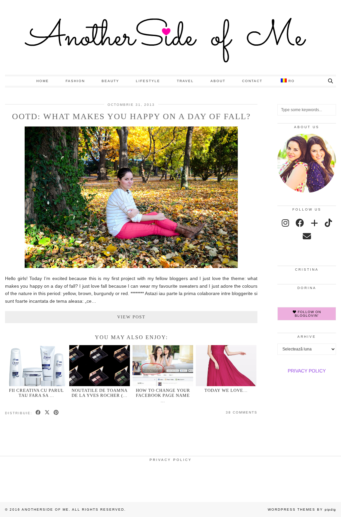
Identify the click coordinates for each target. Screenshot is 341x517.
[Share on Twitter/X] (47, 413)
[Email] (307, 236)
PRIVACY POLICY (307, 370)
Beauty (110, 81)
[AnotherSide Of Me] (170, 37)
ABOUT (217, 81)
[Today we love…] (226, 365)
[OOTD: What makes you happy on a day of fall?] (131, 266)
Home (42, 81)
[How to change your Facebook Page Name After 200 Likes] (163, 365)
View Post (131, 316)
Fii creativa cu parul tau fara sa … (36, 393)
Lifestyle (148, 81)
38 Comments (241, 412)
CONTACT (252, 81)
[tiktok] (328, 223)
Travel (185, 81)
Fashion (75, 81)
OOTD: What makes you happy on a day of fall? (131, 116)
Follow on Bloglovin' (308, 313)
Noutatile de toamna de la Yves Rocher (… (100, 393)
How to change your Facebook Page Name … (163, 395)
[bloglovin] (314, 223)
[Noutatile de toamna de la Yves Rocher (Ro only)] (99, 365)
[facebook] (300, 223)
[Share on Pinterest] (56, 413)
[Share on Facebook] (38, 413)
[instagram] (285, 223)
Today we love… (226, 390)
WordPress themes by (302, 509)
